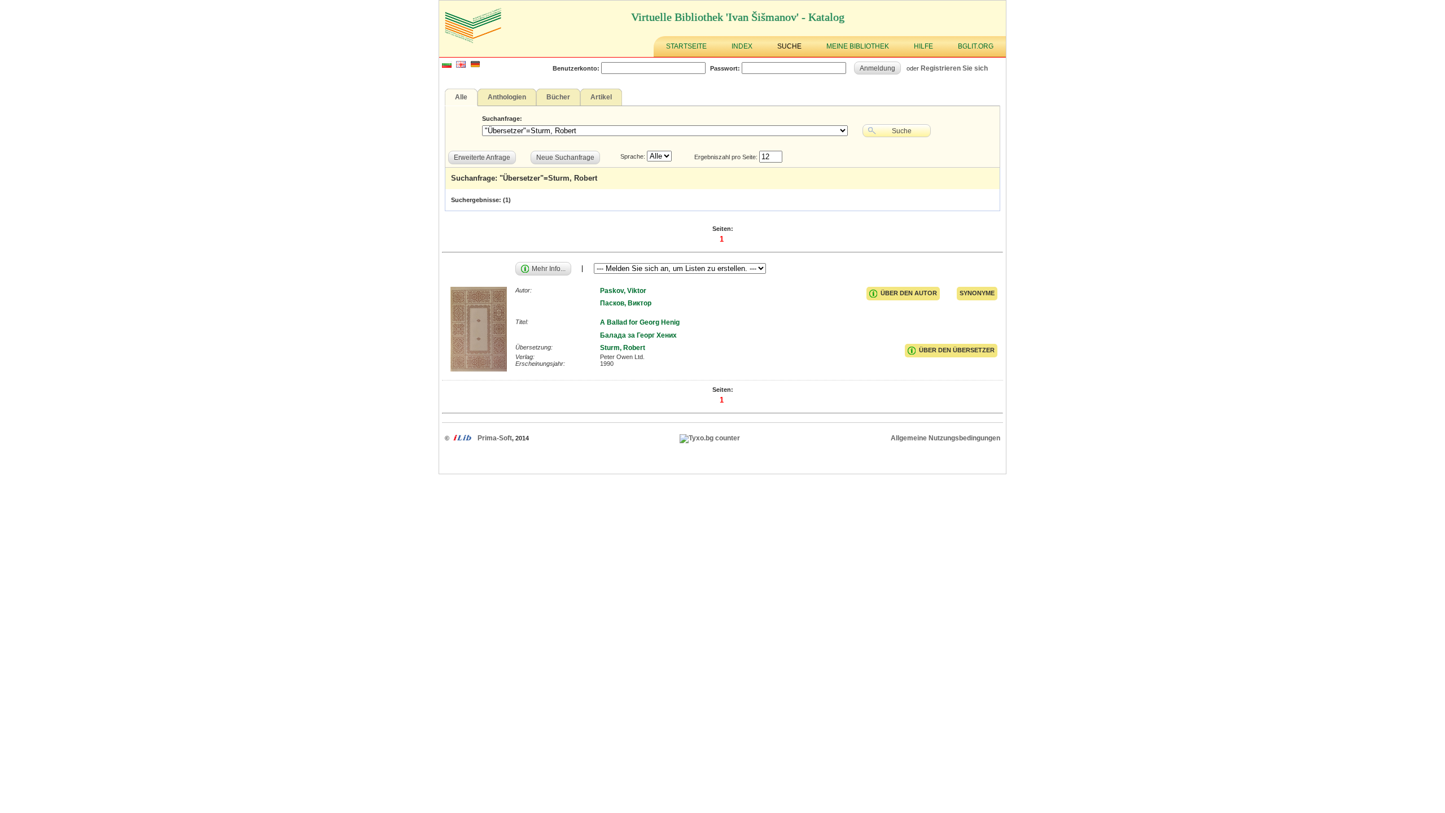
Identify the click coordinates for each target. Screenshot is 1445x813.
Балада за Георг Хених (638, 335)
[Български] (447, 65)
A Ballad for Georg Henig (640, 322)
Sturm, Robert (622, 348)
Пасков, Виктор (625, 303)
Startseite (686, 46)
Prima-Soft (495, 438)
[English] (461, 65)
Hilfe (923, 46)
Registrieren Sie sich (954, 68)
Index (742, 46)
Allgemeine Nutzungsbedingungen (945, 438)
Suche (789, 46)
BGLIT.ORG (975, 46)
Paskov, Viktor (623, 291)
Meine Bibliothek (857, 46)
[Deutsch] (475, 65)
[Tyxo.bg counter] (710, 438)
